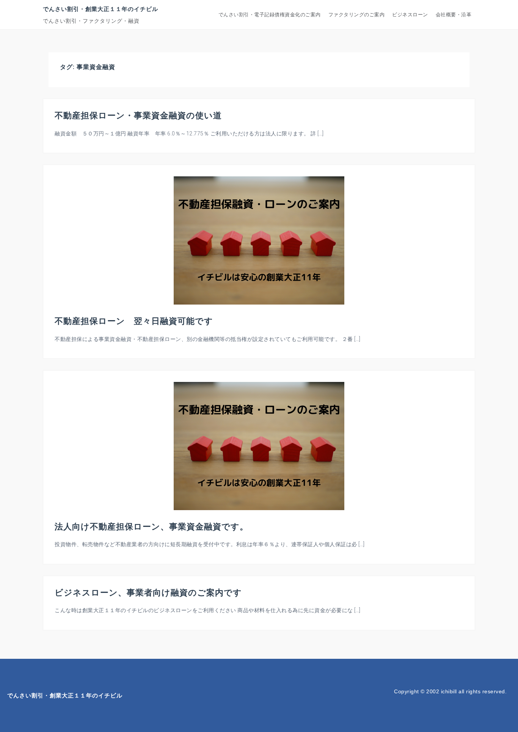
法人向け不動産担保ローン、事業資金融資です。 (151, 526)
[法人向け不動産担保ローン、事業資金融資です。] (259, 446)
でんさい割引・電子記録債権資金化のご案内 (269, 14)
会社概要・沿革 (454, 14)
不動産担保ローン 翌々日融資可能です (134, 320)
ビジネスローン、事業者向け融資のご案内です (148, 592)
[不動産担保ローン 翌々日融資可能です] (259, 240)
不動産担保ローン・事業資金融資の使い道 (138, 115)
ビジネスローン (410, 14)
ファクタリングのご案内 (356, 14)
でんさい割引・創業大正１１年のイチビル (100, 9)
